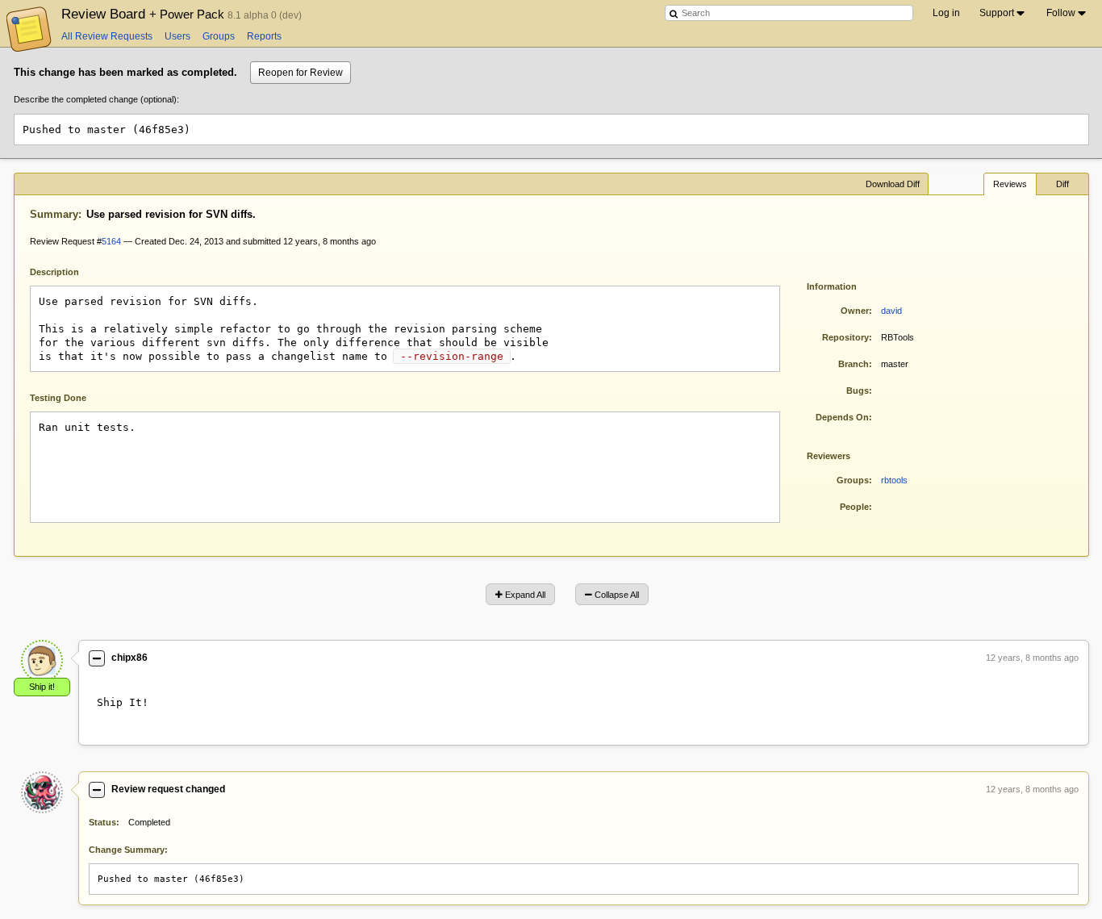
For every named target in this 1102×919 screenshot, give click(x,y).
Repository (845, 337)
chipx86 (129, 657)
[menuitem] (1003, 13)
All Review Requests (106, 36)
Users (177, 36)
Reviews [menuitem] (1010, 184)
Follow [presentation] (1060, 13)
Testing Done (58, 398)
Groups (218, 36)
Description (66, 271)
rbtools (894, 480)
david (891, 310)
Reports (264, 36)
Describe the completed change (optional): (96, 99)
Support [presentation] (996, 13)
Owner (855, 310)
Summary (54, 214)
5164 (111, 241)
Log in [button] (946, 13)
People (854, 507)
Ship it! (42, 686)
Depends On (842, 417)
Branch (853, 364)
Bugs (857, 390)
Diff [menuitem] (1062, 184)
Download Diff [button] (893, 184)
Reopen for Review (300, 72)
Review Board (144, 13)
